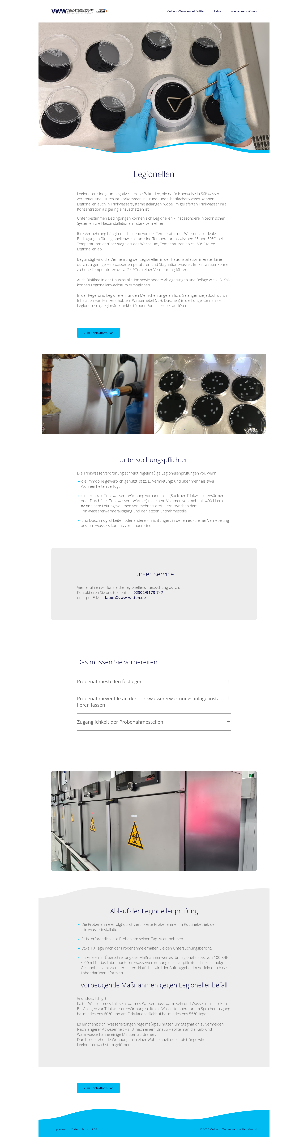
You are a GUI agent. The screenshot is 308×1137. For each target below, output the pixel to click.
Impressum (60, 1129)
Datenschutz (79, 1129)
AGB (94, 1129)
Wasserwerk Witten (244, 11)
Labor (218, 11)
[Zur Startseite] (79, 11)
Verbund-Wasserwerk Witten (186, 11)
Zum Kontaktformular (98, 333)
